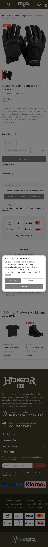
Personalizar (33, 280)
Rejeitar (13, 280)
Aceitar (24, 287)
